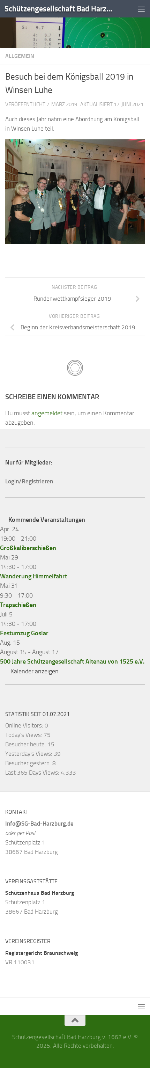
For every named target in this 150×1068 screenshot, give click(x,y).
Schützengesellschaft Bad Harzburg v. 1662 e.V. (59, 8)
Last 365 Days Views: (33, 772)
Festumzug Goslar (24, 633)
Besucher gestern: (28, 763)
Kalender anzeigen (34, 671)
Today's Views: (24, 734)
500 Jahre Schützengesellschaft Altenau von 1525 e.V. (72, 661)
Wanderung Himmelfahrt (33, 576)
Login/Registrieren (29, 481)
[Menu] (141, 8)
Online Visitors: (25, 725)
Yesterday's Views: (29, 753)
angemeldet (46, 413)
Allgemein (19, 56)
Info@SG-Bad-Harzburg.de (39, 823)
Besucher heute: (26, 744)
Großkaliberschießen (28, 548)
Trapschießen (18, 605)
